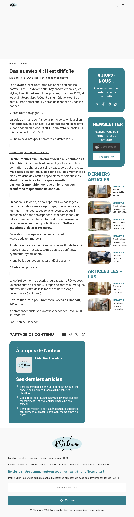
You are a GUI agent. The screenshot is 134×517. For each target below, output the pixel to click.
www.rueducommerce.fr (25, 238)
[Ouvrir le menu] (123, 5)
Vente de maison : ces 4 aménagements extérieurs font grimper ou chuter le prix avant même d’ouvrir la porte (49, 412)
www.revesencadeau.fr (57, 311)
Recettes (74, 464)
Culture (33, 464)
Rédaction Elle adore (56, 78)
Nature (43, 464)
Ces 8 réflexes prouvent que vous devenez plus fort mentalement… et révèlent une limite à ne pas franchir (49, 401)
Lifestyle (23, 63)
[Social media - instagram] (115, 104)
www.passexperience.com (43, 234)
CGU (65, 458)
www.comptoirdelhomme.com (29, 152)
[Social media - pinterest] (109, 104)
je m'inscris (104, 157)
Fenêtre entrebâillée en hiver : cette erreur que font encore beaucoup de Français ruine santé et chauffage (49, 390)
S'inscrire (70, 500)
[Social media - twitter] (97, 104)
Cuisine (63, 464)
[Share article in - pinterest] (83, 334)
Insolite (12, 464)
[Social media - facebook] (103, 104)
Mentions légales (17, 458)
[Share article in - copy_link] (64, 334)
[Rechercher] (116, 5)
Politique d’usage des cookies (45, 458)
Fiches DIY (103, 464)
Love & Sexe (88, 464)
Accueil (13, 63)
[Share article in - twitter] (77, 334)
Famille (53, 464)
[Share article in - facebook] (70, 334)
